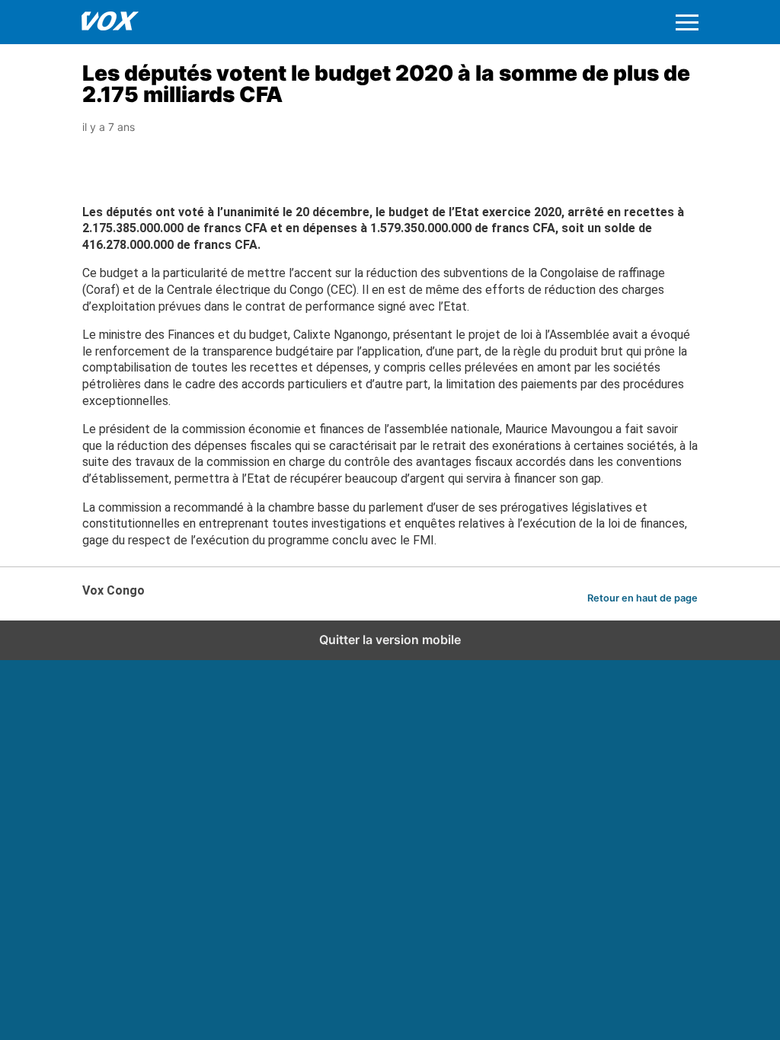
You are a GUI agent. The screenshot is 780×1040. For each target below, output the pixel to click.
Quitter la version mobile (390, 639)
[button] (687, 22)
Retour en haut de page (642, 598)
